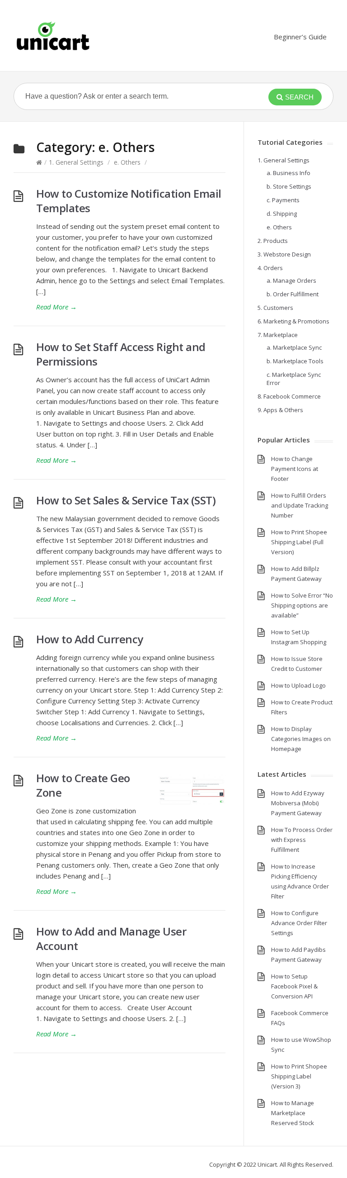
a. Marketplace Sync (294, 347)
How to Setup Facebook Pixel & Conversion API (294, 986)
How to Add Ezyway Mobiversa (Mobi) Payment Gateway (297, 803)
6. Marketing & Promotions (293, 321)
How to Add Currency (89, 639)
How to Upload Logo (298, 685)
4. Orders (270, 268)
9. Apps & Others (280, 410)
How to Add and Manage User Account (111, 938)
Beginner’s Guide (300, 36)
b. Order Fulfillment (293, 294)
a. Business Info (288, 173)
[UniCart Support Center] (53, 35)
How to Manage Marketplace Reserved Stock (292, 1113)
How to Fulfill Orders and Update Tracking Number (299, 505)
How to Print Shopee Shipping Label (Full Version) (299, 542)
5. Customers (275, 308)
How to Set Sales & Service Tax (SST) (126, 500)
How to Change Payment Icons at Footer (294, 469)
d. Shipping (282, 213)
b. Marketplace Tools (295, 361)
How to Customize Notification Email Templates (128, 200)
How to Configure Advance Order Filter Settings (299, 923)
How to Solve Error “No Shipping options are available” (302, 605)
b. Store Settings (289, 186)
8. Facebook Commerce (289, 396)
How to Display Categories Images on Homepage (301, 739)
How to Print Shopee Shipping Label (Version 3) (299, 1076)
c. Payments (283, 200)
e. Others (127, 162)
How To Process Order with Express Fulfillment (302, 840)
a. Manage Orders (291, 280)
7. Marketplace (278, 335)
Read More (56, 306)
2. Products (273, 241)
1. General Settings (76, 162)
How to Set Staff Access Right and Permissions (121, 354)
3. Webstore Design (284, 254)
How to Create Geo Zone (83, 785)
